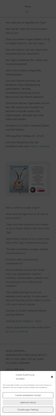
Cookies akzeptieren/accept (28, 395)
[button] (52, 377)
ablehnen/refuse (28, 402)
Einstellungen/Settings (28, 410)
